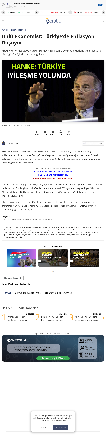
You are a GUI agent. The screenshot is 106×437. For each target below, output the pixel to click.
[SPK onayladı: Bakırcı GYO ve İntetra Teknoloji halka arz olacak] (53, 258)
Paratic (5, 30)
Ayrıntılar (44, 427)
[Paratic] (53, 21)
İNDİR (100, 5)
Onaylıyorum (61, 427)
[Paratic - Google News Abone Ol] (93, 144)
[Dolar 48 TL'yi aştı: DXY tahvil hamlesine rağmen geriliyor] (21, 258)
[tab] (52, 271)
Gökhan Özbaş (13, 143)
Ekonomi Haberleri (18, 30)
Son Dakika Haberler (17, 284)
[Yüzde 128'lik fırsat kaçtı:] (84, 258)
